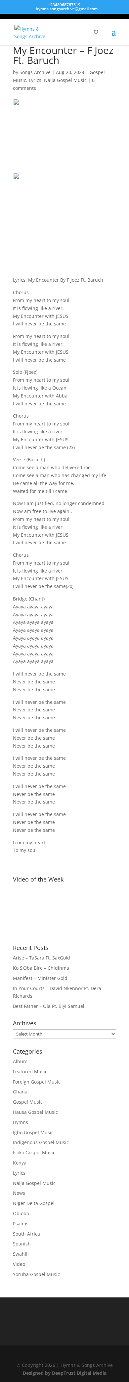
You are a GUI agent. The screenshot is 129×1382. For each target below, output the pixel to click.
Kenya (19, 1163)
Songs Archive (35, 72)
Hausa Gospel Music (35, 1112)
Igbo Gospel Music (33, 1132)
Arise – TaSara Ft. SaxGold (41, 958)
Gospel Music (28, 1102)
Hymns (20, 1122)
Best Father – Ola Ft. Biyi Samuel (48, 1006)
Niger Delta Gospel (34, 1203)
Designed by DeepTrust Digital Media (65, 1373)
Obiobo (21, 1213)
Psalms (20, 1223)
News (19, 1193)
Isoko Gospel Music (34, 1152)
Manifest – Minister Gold (40, 978)
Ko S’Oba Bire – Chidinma (41, 968)
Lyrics (35, 80)
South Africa (26, 1234)
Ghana (20, 1091)
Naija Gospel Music (65, 80)
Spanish (22, 1244)
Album (20, 1061)
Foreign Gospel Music (37, 1082)
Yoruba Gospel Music (36, 1274)
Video (19, 1264)
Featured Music (30, 1071)
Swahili (21, 1254)
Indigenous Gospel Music (41, 1142)
